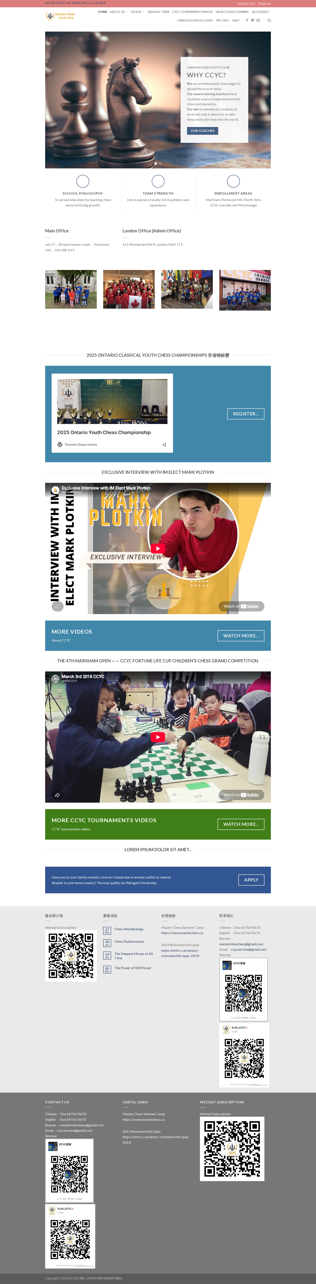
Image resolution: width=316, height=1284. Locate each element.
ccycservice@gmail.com (249, 949)
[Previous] (55, 99)
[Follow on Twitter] (252, 20)
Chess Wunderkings (129, 929)
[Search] (269, 20)
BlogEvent (265, 3)
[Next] (261, 99)
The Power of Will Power (132, 968)
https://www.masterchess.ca (182, 933)
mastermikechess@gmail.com (241, 944)
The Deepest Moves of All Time (133, 956)
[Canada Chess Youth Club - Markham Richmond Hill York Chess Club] (60, 16)
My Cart (222, 20)
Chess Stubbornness (129, 941)
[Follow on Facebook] (247, 20)
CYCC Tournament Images (192, 12)
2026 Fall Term (247, 3)
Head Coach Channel (232, 12)
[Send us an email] (258, 20)
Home (102, 12)
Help (235, 20)
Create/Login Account (195, 20)
